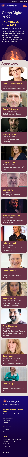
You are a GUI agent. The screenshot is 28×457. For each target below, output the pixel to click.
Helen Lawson (9, 271)
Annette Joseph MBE (12, 215)
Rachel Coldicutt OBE (12, 84)
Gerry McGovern (10, 109)
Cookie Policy (7, 446)
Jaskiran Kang (9, 298)
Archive (5, 432)
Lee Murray (8, 190)
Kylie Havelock (9, 243)
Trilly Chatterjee (10, 326)
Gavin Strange (9, 134)
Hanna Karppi (9, 384)
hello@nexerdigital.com (11, 404)
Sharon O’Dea (9, 162)
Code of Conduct (8, 444)
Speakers (6, 429)
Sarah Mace (8, 356)
